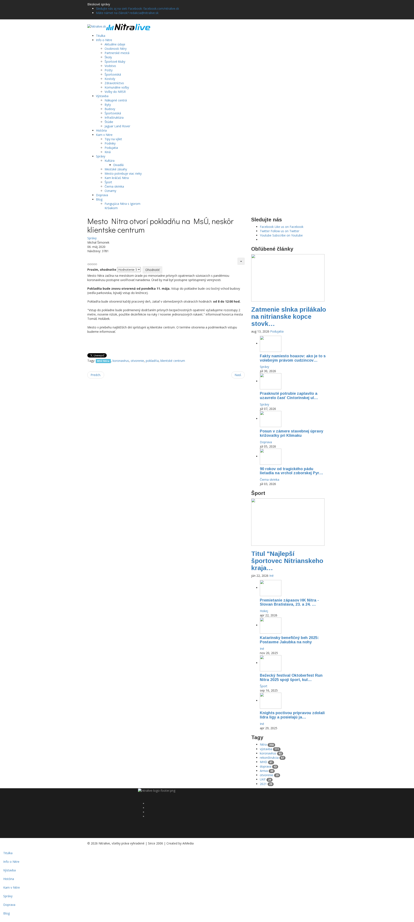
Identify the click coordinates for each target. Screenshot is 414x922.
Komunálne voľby (117, 87)
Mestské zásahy (116, 169)
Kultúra (109, 161)
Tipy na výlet (113, 139)
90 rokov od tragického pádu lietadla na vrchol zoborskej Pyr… (291, 471)
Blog (99, 199)
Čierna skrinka (114, 186)
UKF (265, 779)
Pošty (109, 70)
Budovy (110, 109)
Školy (108, 57)
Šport (108, 182)
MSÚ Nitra (103, 360)
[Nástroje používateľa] (241, 261)
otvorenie (137, 361)
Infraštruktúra (114, 117)
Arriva (266, 771)
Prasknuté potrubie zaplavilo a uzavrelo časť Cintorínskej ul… (289, 395)
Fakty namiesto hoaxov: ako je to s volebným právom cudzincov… (293, 358)
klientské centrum (172, 361)
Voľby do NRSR (115, 92)
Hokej (264, 611)
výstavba (269, 749)
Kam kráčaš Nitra (117, 178)
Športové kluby (115, 61)
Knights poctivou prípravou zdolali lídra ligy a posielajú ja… (292, 715)
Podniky (110, 143)
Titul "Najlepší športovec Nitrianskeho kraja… (287, 560)
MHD (266, 762)
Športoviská (113, 74)
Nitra (267, 744)
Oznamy (110, 191)
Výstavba (102, 96)
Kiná (108, 152)
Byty (108, 105)
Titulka (100, 36)
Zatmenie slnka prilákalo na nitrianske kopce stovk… (288, 316)
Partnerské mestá (117, 53)
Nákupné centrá (116, 100)
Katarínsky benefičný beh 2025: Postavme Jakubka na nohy (289, 640)
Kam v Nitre (104, 135)
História (101, 130)
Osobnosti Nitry (116, 49)
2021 (266, 784)
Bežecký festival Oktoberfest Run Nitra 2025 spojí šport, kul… (291, 677)
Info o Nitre (104, 40)
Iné (271, 576)
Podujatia (111, 148)
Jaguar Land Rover (117, 126)
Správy (100, 156)
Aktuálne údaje (115, 44)
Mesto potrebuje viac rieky (123, 173)
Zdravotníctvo (114, 83)
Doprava (102, 195)
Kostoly (110, 79)
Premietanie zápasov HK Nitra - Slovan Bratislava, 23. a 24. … (289, 602)
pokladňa (152, 361)
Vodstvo (110, 66)
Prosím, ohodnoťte (101, 269)
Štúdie (109, 122)
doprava (268, 766)
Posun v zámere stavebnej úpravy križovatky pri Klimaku (291, 433)
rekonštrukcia (272, 758)
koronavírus (121, 361)
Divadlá (118, 165)
